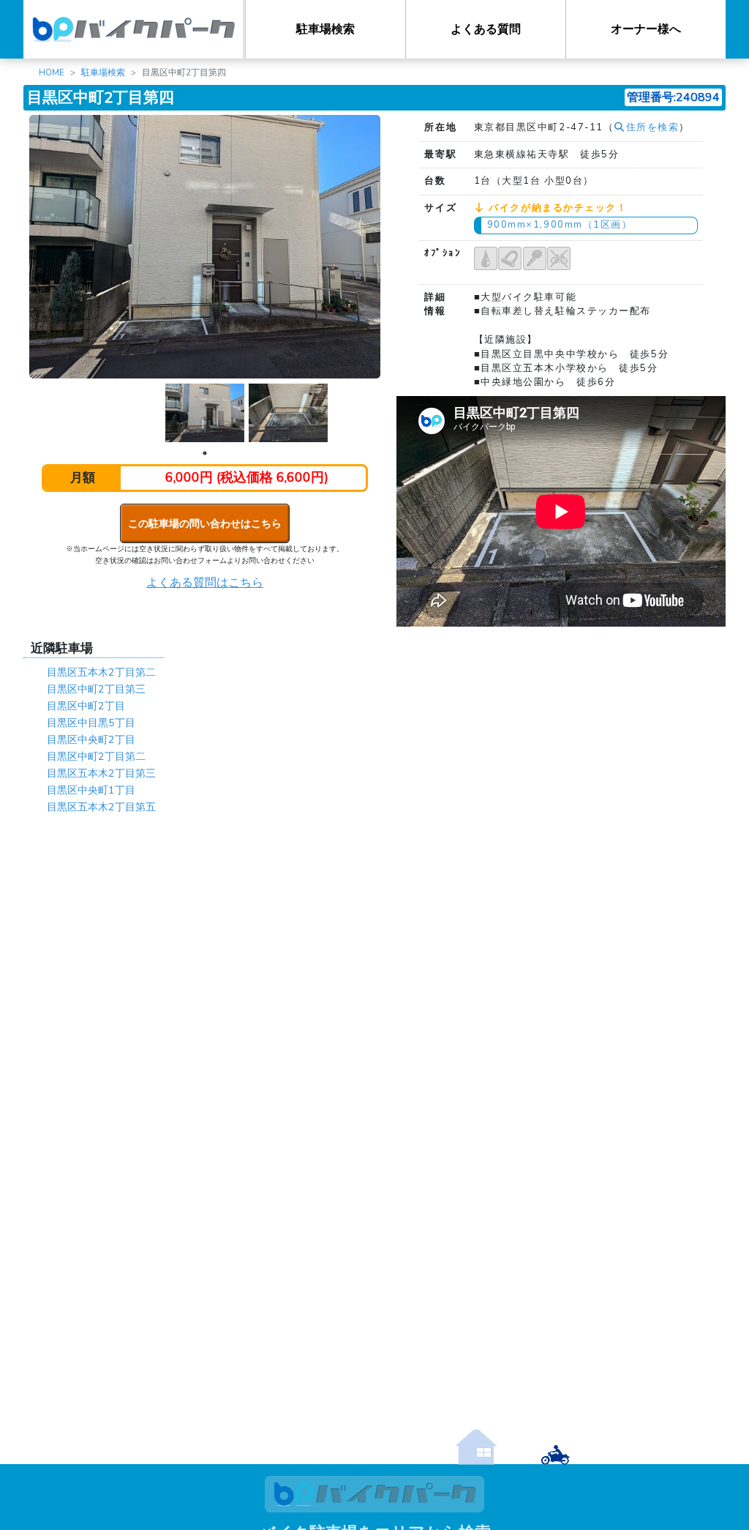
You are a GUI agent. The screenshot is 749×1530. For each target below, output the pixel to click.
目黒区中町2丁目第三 (96, 689)
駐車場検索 (325, 29)
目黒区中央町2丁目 (91, 739)
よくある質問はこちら (204, 583)
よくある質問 (486, 29)
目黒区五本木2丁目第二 (101, 672)
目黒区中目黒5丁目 (91, 722)
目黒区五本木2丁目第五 (101, 806)
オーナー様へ (646, 29)
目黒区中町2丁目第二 (96, 756)
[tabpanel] (204, 413)
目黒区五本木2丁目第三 (101, 773)
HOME (51, 72)
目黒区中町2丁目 (86, 705)
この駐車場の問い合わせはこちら (205, 523)
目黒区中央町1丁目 (91, 790)
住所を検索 (652, 127)
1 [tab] (204, 453)
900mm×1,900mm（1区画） (560, 224)
